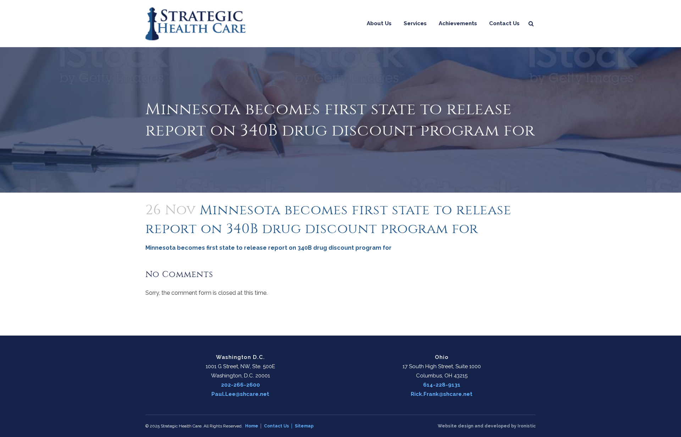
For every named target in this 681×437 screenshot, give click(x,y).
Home (251, 426)
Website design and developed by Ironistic (487, 426)
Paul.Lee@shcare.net (240, 394)
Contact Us (276, 426)
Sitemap (304, 426)
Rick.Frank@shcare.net (441, 394)
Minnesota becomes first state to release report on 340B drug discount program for (268, 247)
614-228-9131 (441, 385)
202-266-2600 (240, 385)
